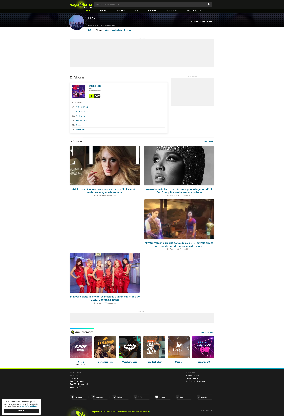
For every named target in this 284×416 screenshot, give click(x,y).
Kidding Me (80, 116)
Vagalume (81, 4)
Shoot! (78, 125)
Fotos (106, 30)
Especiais (74, 375)
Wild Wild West (82, 121)
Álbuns (105, 25)
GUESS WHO (95, 86)
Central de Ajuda (193, 375)
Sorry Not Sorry (82, 111)
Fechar (21, 411)
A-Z (136, 11)
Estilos (121, 11)
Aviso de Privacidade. (28, 406)
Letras (90, 30)
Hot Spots (172, 11)
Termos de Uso (192, 378)
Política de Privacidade (195, 381)
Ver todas (208, 142)
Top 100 (103, 11)
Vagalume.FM (193, 11)
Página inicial (92, 25)
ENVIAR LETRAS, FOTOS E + (202, 22)
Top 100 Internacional (79, 384)
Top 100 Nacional (77, 381)
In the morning (82, 107)
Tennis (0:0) (80, 130)
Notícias (152, 11)
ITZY (92, 18)
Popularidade (116, 30)
